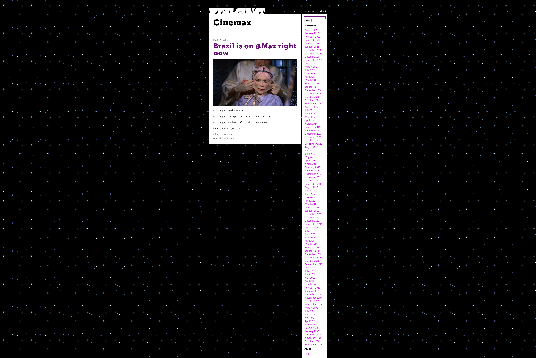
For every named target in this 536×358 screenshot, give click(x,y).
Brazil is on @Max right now (254, 49)
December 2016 (313, 90)
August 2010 (311, 267)
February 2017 (312, 83)
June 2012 (310, 194)
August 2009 (311, 307)
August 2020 (311, 63)
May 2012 (310, 197)
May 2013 (310, 157)
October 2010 (312, 260)
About (323, 11)
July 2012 (310, 190)
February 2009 (312, 327)
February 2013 (312, 167)
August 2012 (311, 187)
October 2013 (312, 140)
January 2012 (312, 210)
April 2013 (310, 160)
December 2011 (313, 214)
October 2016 (312, 96)
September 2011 (313, 224)
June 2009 (310, 314)
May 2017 (310, 73)
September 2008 (313, 344)
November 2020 (313, 53)
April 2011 (310, 240)
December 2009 (313, 294)
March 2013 (311, 163)
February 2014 (312, 127)
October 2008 (312, 341)
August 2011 (311, 227)
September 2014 (313, 103)
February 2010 (312, 287)
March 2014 (311, 123)
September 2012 (313, 183)
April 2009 (310, 321)
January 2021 (312, 46)
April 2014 (310, 120)
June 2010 (310, 274)
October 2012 (312, 180)
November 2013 (313, 137)
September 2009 (313, 304)
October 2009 (312, 301)
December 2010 (313, 254)
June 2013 (310, 153)
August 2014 (311, 107)
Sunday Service (310, 11)
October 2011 (312, 220)
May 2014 (310, 117)
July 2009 (310, 311)
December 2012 (313, 173)
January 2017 (312, 86)
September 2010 (313, 264)
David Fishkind (220, 40)
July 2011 (310, 230)
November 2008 (313, 337)
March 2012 (311, 204)
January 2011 (312, 250)
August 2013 (311, 147)
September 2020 (313, 60)
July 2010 (310, 271)
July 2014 (310, 110)
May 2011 (310, 237)
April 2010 (310, 281)
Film (215, 134)
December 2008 (313, 334)
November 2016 (313, 93)
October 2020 (312, 56)
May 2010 (310, 277)
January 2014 (312, 130)
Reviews (297, 11)
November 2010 (313, 257)
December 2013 (313, 133)
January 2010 (312, 291)
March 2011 (311, 244)
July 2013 (310, 150)
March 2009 (311, 324)
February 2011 (312, 247)
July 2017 (310, 70)
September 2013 (313, 143)
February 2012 (312, 207)
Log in (308, 353)
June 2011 (310, 234)
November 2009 (313, 297)
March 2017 (311, 80)
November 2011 (313, 217)
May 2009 (310, 317)
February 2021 (312, 43)
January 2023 (312, 33)
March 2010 (311, 284)
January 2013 (312, 170)
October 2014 (312, 100)
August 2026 (311, 30)
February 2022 (312, 36)
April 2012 (310, 200)
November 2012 (313, 177)
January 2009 (312, 331)
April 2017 (310, 76)
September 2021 (313, 40)
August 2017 (311, 66)
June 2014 (310, 113)
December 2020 (313, 50)
